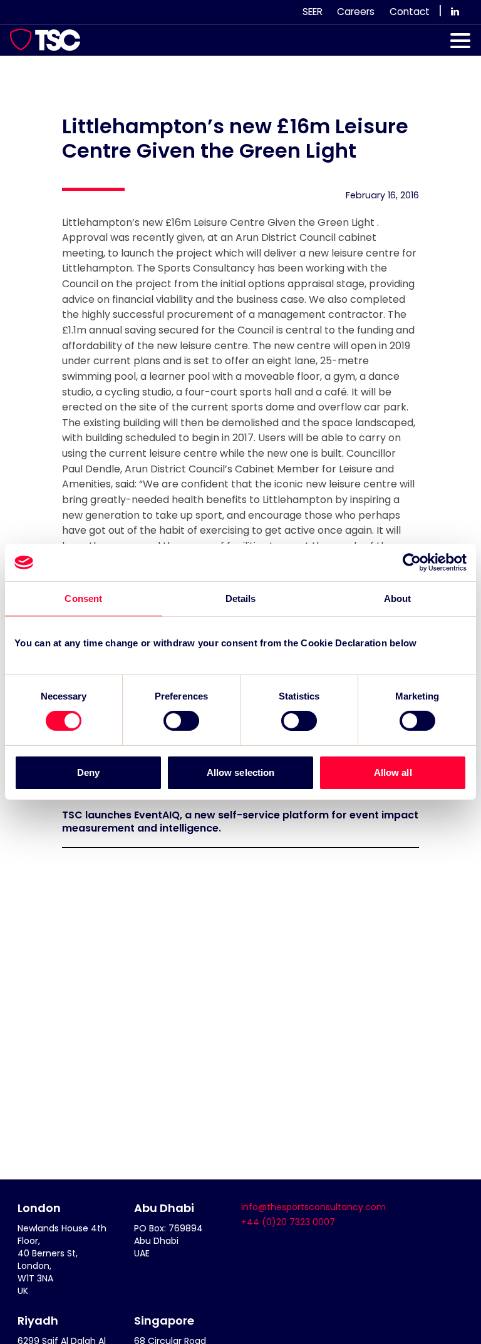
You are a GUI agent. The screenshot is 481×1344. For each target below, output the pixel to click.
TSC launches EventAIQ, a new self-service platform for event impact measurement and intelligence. (240, 821)
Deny (88, 772)
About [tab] (397, 598)
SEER (313, 11)
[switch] (181, 721)
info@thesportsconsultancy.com (313, 1207)
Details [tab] (240, 598)
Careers (356, 11)
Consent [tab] (83, 598)
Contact (410, 11)
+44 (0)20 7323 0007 (288, 1222)
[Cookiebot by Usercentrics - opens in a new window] (412, 562)
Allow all (393, 772)
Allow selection (241, 772)
